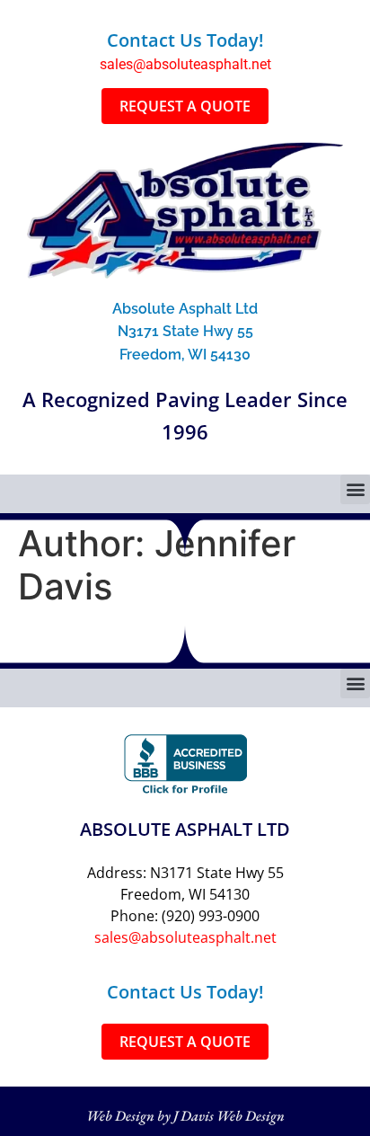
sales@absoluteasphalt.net (185, 64)
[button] (355, 489)
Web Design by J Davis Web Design (185, 1115)
